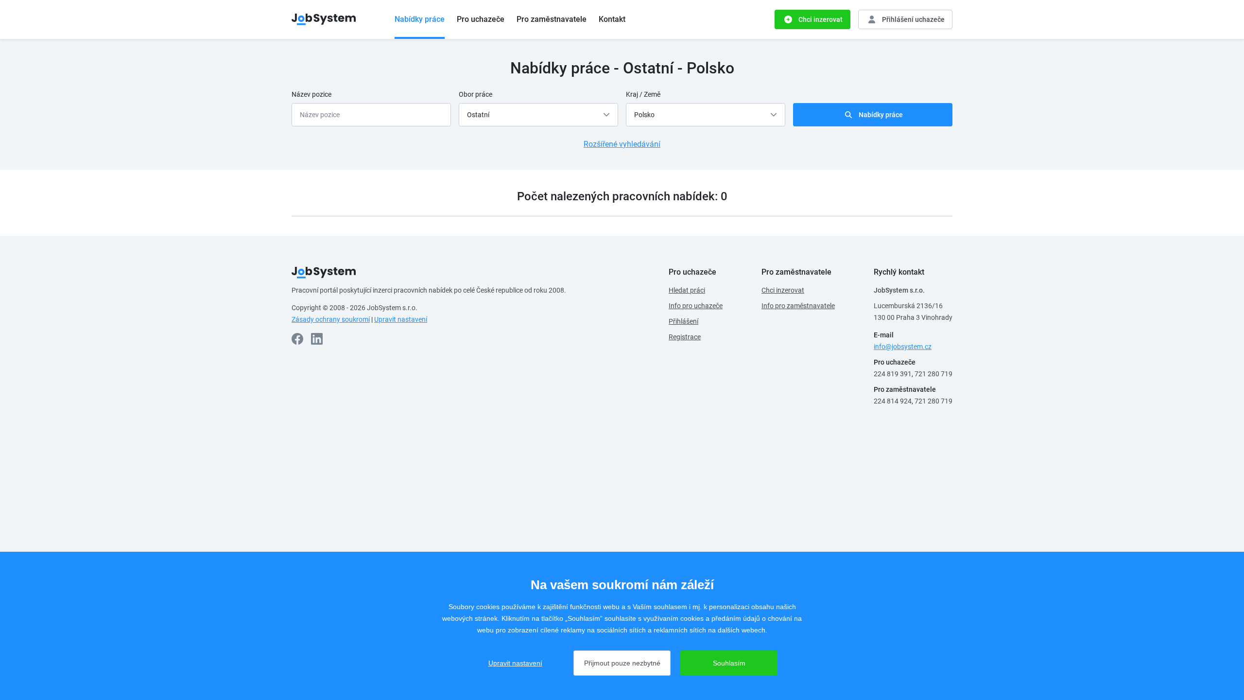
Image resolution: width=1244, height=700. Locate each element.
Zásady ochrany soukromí (331, 319)
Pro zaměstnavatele (552, 19)
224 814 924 (893, 401)
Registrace (685, 337)
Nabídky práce (420, 19)
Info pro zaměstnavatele (798, 306)
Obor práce (475, 94)
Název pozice (311, 94)
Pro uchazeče (480, 19)
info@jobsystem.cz (903, 346)
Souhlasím (729, 663)
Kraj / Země (643, 94)
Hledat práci (687, 290)
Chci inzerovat (782, 290)
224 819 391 (893, 374)
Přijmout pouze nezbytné (622, 663)
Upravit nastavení (400, 319)
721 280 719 (933, 374)
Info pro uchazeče (696, 306)
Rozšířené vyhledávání (622, 144)
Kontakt (612, 19)
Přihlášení (683, 321)
